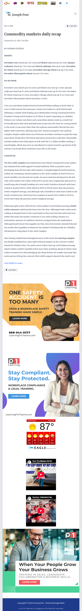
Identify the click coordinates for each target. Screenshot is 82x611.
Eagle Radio (60, 603)
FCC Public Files (28, 608)
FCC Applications (39, 608)
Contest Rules (59, 608)
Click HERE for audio (13, 263)
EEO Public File (49, 608)
